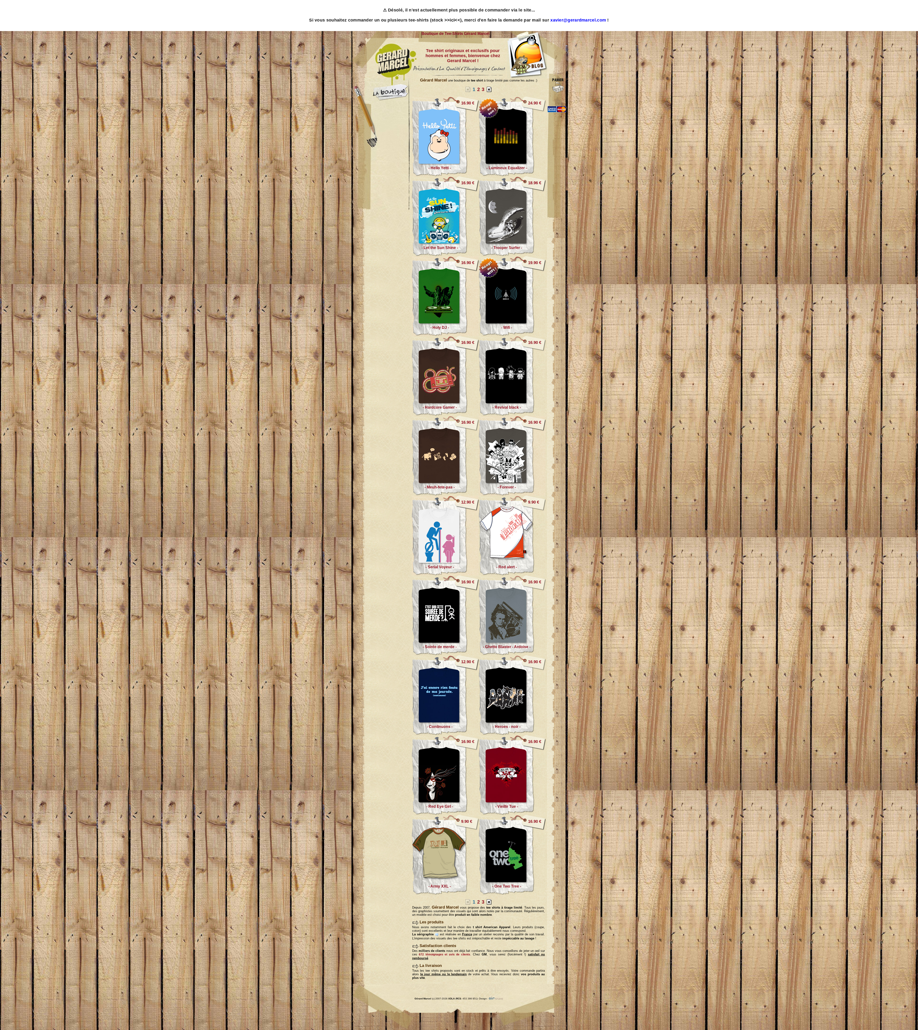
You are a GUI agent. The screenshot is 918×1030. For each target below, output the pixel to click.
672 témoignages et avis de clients (444, 954)
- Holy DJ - (439, 327)
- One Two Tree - (506, 886)
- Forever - (506, 487)
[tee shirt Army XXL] (445, 893)
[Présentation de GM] (424, 72)
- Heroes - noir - (506, 727)
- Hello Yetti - (439, 168)
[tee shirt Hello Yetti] (445, 175)
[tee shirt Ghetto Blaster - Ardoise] (512, 654)
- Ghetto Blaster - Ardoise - (506, 647)
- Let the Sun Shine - (439, 248)
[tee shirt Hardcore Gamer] (445, 414)
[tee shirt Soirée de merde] (445, 654)
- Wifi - (506, 327)
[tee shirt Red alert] (512, 574)
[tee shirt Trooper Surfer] (512, 255)
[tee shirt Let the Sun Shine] (445, 255)
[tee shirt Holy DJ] (445, 335)
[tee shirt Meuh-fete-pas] (445, 494)
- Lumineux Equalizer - (506, 168)
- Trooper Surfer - (506, 248)
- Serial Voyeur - (440, 567)
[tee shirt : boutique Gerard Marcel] (390, 99)
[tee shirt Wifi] (512, 335)
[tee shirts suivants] (489, 89)
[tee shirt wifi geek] (506, 300)
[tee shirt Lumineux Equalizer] (512, 175)
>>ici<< (452, 20)
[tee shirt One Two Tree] (512, 893)
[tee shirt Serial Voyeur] (445, 574)
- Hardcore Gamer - (440, 407)
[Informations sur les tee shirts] (449, 72)
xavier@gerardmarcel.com (578, 20)
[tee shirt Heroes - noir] (512, 734)
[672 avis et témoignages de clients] (475, 72)
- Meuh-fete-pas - (440, 487)
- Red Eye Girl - (439, 806)
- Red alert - (506, 567)
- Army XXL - (439, 886)
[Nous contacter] (498, 72)
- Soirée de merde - (440, 647)
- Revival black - (506, 407)
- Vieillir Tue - (506, 806)
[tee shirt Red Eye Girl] (445, 814)
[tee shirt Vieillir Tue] (512, 814)
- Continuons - (440, 727)
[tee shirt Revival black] (512, 414)
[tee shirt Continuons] (445, 734)
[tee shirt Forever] (512, 494)
